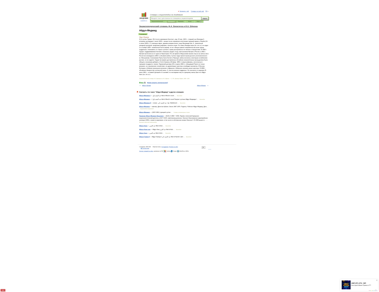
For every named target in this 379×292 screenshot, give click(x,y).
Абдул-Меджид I (145, 95)
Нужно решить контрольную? (157, 82)
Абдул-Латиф (146, 85)
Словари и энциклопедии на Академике (166, 15)
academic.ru (144, 21)
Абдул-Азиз (143, 126)
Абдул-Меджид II (145, 103)
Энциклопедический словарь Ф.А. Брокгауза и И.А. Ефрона (158, 21)
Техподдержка (164, 146)
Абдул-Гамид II (144, 137)
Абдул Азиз (143, 133)
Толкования (171, 21)
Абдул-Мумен (201, 85)
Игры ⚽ (199, 21)
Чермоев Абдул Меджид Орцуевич (151, 116)
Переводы (181, 21)
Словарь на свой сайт (197, 11)
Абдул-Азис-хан (144, 129)
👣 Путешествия (145, 148)
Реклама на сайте (173, 146)
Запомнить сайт (184, 11)
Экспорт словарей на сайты (146, 151)
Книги (189, 21)
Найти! (205, 18)
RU (206, 11)
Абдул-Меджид (144, 99)
